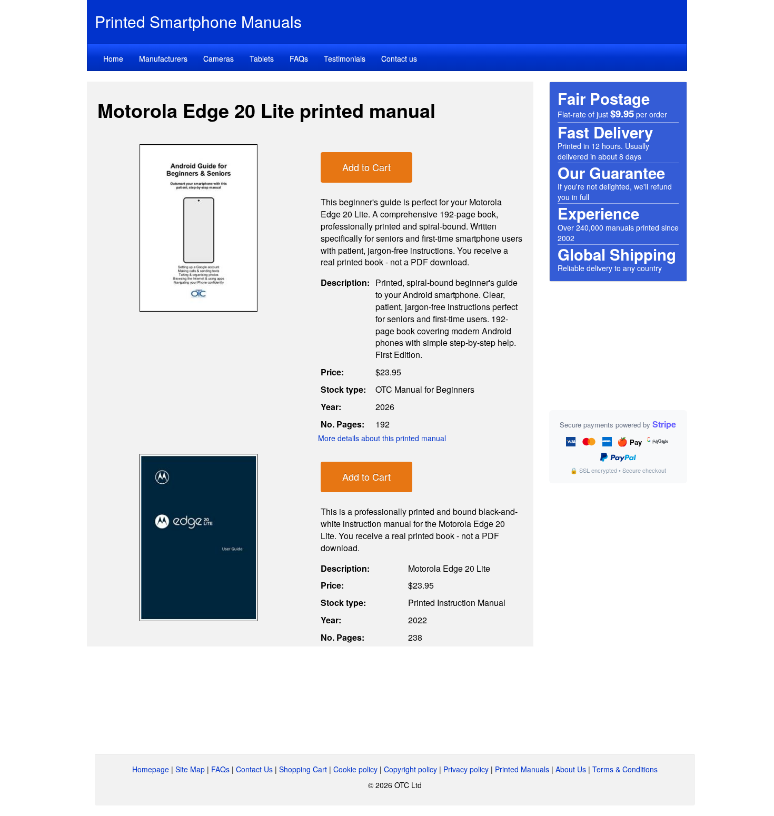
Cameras (218, 58)
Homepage (150, 769)
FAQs (299, 58)
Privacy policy (466, 769)
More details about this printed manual (382, 438)
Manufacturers (163, 58)
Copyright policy (410, 769)
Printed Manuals (522, 769)
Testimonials (344, 58)
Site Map (190, 769)
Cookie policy (355, 769)
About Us (570, 769)
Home (113, 58)
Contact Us (254, 769)
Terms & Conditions (625, 769)
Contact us (399, 58)
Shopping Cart (303, 769)
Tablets (262, 58)
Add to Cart (366, 167)
